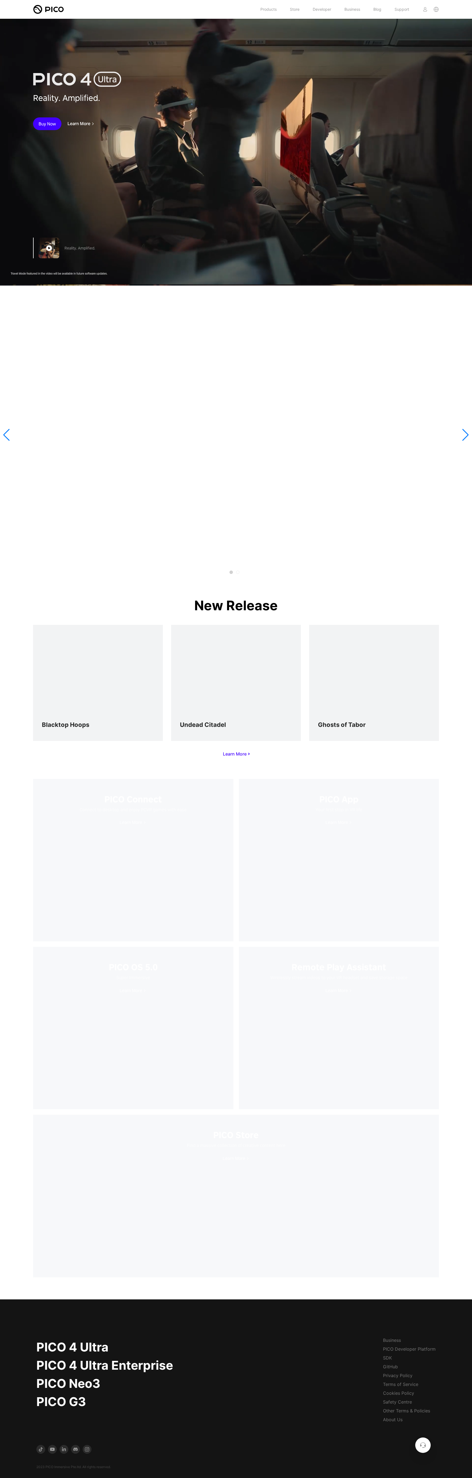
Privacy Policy (397, 1375)
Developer (322, 9)
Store (295, 9)
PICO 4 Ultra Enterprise (104, 1365)
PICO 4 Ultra (72, 1347)
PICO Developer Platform (409, 1349)
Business (352, 9)
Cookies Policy (398, 1393)
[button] (6, 435)
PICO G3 (61, 1401)
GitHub (390, 1366)
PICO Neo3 (68, 1383)
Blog (377, 9)
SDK (387, 1358)
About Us (393, 1419)
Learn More (79, 124)
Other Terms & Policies (406, 1410)
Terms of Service (400, 1384)
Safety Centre (397, 1402)
